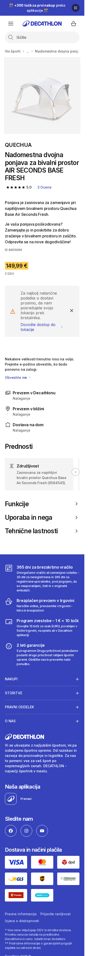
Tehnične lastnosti (31, 531)
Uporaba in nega (28, 517)
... (27, 51)
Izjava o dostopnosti (22, 921)
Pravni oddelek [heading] (19, 707)
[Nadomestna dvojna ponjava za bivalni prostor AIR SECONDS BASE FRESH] (42, 95)
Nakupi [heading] (11, 679)
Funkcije (17, 504)
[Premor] (75, 8)
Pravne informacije (20, 914)
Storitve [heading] (13, 693)
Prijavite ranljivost (55, 914)
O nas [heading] (10, 721)
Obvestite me (16, 377)
